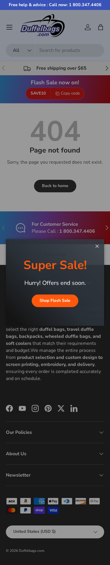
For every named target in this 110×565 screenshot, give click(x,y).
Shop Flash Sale (55, 300)
